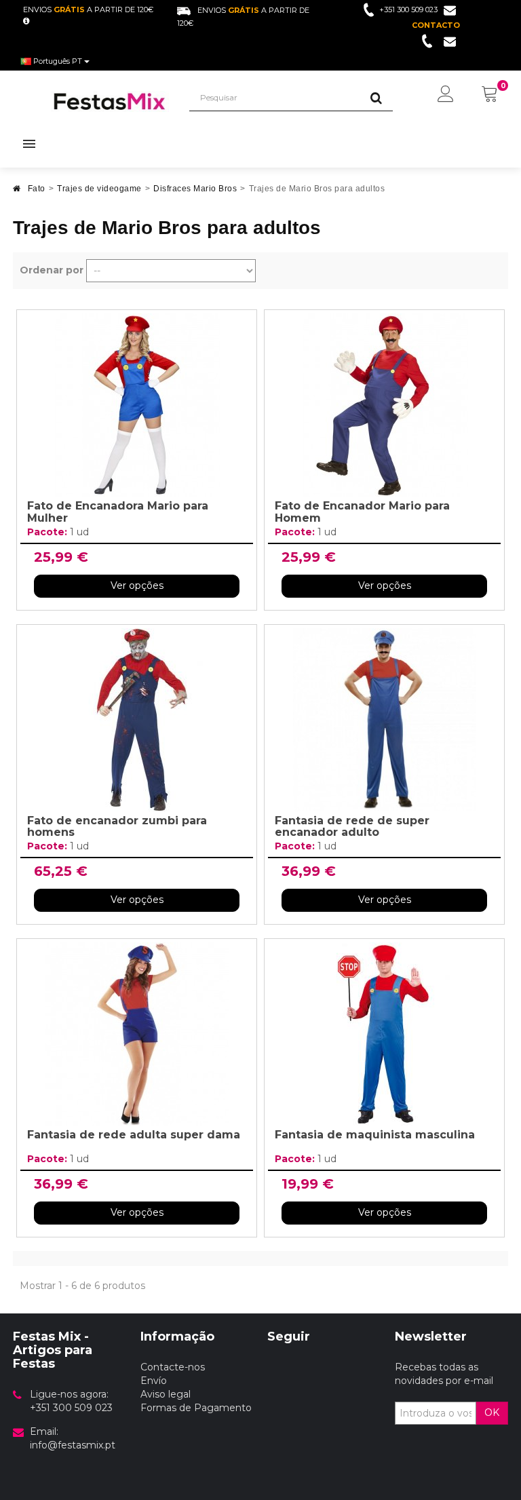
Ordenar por (51, 270)
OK (491, 1412)
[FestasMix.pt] (110, 101)
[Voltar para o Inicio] (17, 192)
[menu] (446, 95)
